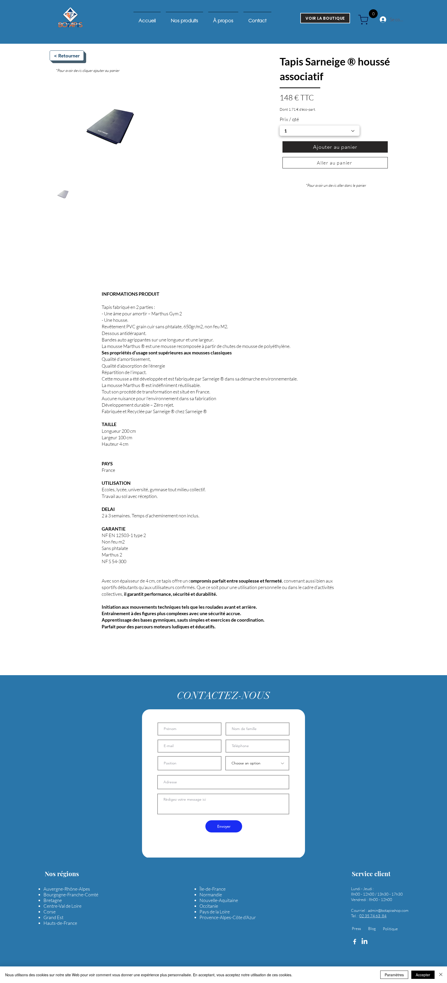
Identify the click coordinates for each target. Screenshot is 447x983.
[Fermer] (441, 975)
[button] (345, 33)
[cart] (365, 19)
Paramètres (394, 974)
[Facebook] (354, 941)
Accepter (423, 974)
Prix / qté (289, 119)
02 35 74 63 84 (372, 915)
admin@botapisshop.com (388, 910)
